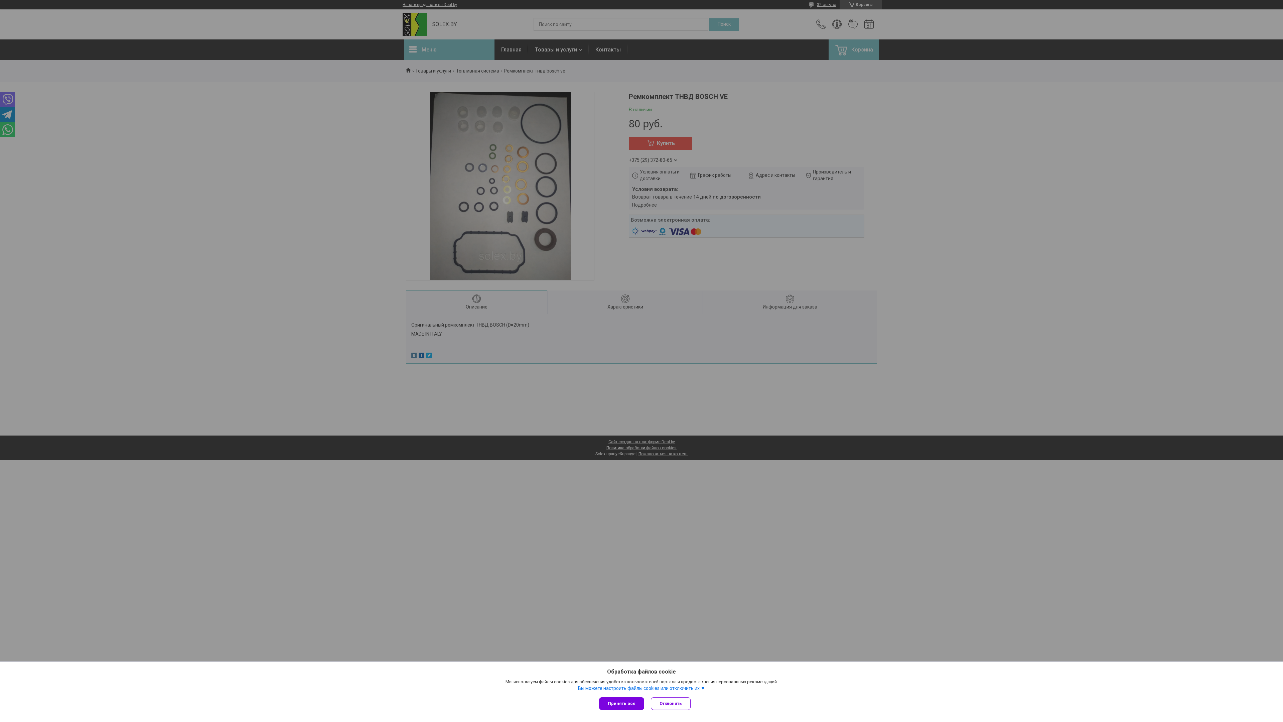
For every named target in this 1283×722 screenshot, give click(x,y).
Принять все (621, 703)
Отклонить (671, 703)
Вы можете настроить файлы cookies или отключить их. (639, 688)
